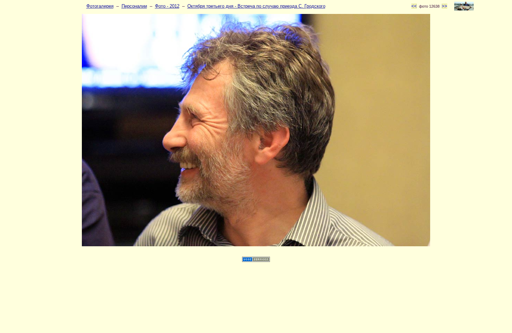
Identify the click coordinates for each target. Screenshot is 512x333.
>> (444, 6)
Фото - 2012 (167, 6)
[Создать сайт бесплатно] (256, 260)
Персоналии (134, 6)
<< (414, 6)
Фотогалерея (100, 6)
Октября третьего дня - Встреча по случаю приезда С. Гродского (256, 6)
